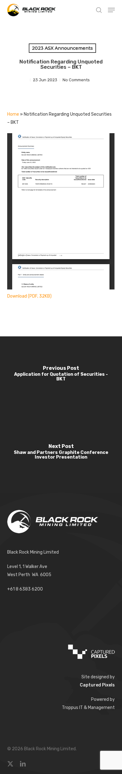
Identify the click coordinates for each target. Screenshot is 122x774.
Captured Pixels (97, 685)
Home (13, 114)
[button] (111, 10)
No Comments (76, 80)
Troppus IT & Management (88, 707)
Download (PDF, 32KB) (29, 296)
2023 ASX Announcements (62, 48)
